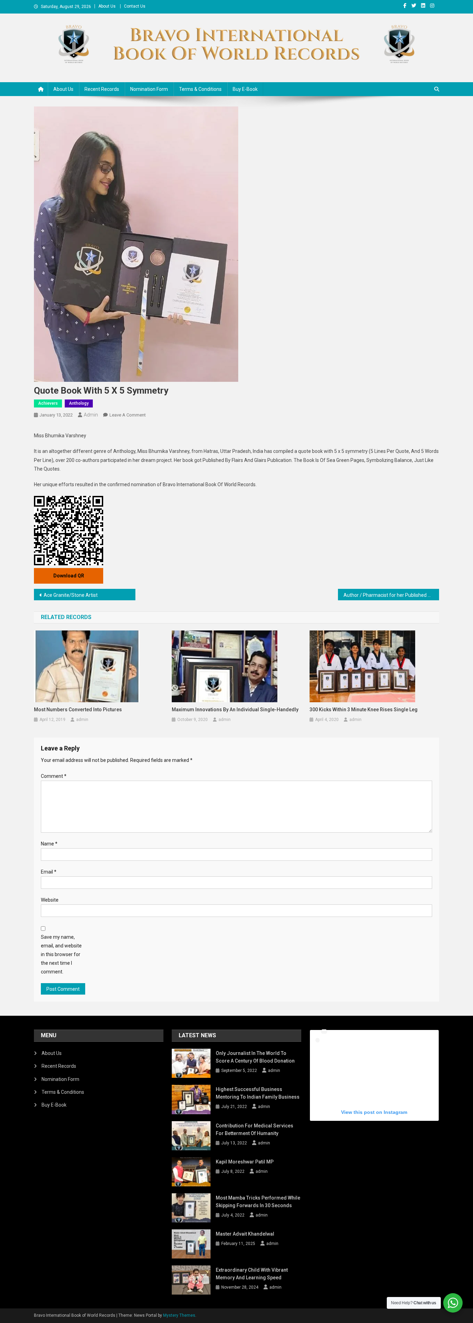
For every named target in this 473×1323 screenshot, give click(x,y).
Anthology (79, 403)
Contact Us (134, 6)
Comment (53, 776)
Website (50, 900)
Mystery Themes (179, 1315)
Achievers (48, 403)
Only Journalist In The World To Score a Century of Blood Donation (255, 1057)
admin (91, 415)
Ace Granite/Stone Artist (71, 595)
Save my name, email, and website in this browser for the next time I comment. (61, 954)
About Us (107, 6)
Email (48, 872)
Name (49, 844)
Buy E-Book (245, 89)
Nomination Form (149, 89)
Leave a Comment (127, 415)
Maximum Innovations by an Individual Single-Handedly (235, 709)
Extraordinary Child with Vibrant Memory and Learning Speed (252, 1273)
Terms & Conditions (200, 89)
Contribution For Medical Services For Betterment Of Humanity (254, 1129)
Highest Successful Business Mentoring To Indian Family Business (258, 1093)
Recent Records (101, 89)
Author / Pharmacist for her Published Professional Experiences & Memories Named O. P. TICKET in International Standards (391, 595)
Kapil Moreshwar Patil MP (245, 1162)
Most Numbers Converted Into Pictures (78, 709)
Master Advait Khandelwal (245, 1234)
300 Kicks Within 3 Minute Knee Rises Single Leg (364, 709)
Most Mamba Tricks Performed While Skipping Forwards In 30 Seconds (258, 1201)
